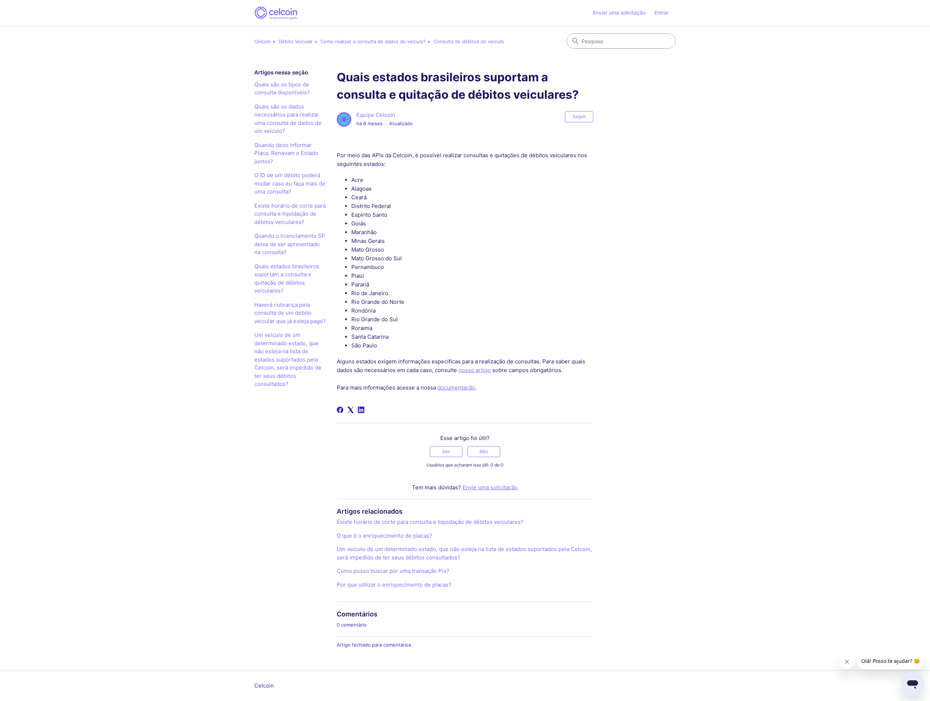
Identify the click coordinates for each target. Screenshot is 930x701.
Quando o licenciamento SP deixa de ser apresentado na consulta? (289, 244)
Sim (446, 451)
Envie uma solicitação (490, 487)
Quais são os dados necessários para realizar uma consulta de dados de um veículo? (288, 119)
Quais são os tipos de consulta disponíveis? (282, 88)
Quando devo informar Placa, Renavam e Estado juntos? (286, 153)
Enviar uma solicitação (619, 12)
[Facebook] (340, 410)
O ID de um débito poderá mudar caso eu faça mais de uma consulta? (290, 183)
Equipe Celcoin (375, 114)
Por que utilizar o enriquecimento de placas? (394, 584)
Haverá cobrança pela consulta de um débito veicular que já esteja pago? (290, 313)
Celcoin (262, 41)
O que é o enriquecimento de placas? (384, 535)
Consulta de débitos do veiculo (468, 41)
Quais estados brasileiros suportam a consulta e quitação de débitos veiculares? (286, 278)
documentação (456, 387)
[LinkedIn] (361, 410)
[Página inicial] (276, 13)
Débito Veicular (296, 41)
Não (484, 451)
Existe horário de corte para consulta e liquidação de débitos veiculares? (290, 213)
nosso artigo (474, 370)
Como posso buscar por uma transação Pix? (393, 570)
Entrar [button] (661, 12)
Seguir (579, 116)
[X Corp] (350, 410)
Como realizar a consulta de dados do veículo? (373, 41)
